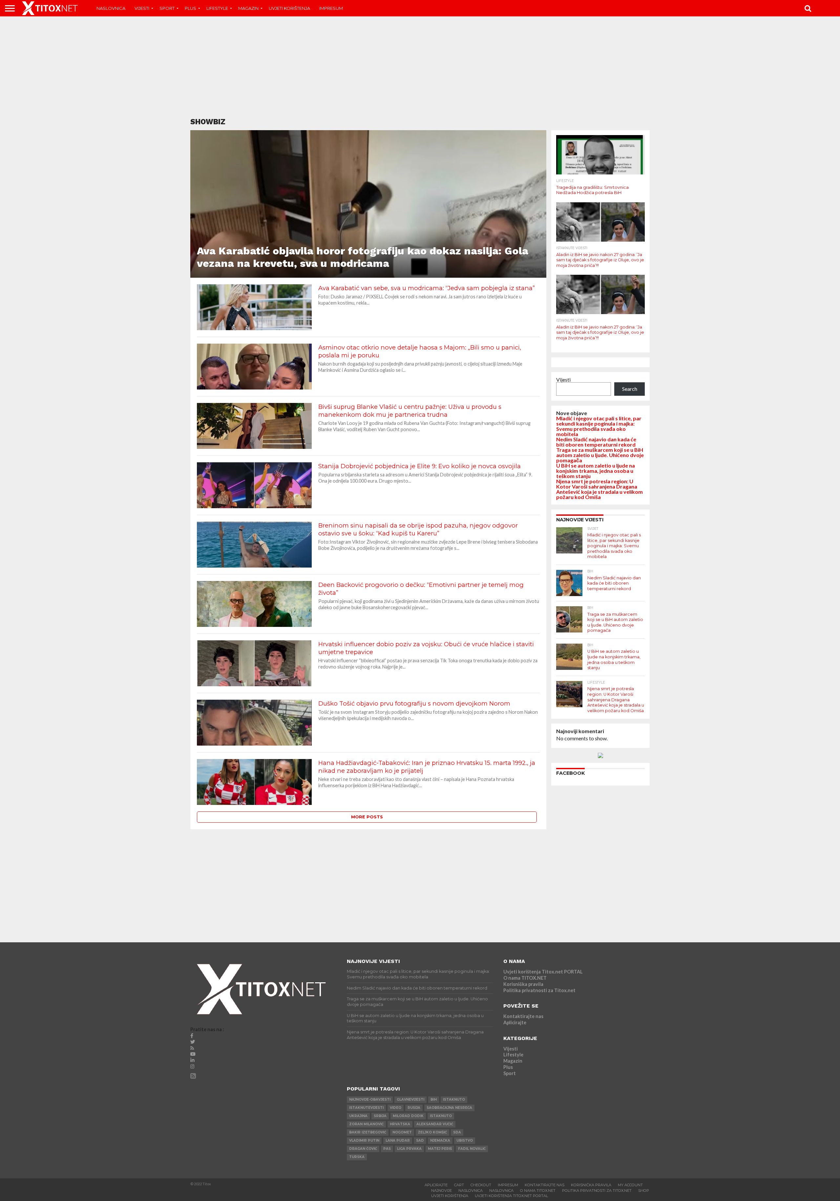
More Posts (367, 816)
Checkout (481, 1185)
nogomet (402, 1132)
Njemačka (440, 1140)
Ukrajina (358, 1116)
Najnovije (441, 1190)
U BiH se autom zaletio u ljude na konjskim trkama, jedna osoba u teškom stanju (595, 470)
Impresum (331, 8)
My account (630, 1185)
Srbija (380, 1116)
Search (629, 389)
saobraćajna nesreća (449, 1108)
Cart (459, 1185)
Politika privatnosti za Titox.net (539, 990)
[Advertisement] (420, 67)
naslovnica (501, 1190)
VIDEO (395, 1108)
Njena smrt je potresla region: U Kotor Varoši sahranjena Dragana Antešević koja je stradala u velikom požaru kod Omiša (599, 489)
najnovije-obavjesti (369, 1099)
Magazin (248, 8)
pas (387, 1149)
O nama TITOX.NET (525, 978)
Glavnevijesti (410, 1099)
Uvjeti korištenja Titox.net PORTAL (543, 971)
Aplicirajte (514, 1022)
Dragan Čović (363, 1149)
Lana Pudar (398, 1140)
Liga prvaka (409, 1149)
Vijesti (142, 8)
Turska (357, 1157)
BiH (433, 1099)
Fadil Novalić (472, 1149)
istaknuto (454, 1099)
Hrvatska (400, 1124)
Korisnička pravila (523, 984)
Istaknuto (441, 1116)
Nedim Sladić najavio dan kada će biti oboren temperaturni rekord (596, 442)
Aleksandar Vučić (434, 1124)
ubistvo (464, 1140)
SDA (457, 1132)
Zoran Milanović (366, 1124)
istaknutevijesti (366, 1108)
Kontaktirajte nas (523, 1016)
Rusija (414, 1108)
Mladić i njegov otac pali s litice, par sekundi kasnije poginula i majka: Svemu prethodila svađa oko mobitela (598, 426)
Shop (643, 1190)
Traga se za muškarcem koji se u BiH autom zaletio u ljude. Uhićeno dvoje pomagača (600, 455)
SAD (420, 1140)
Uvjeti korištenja (289, 8)
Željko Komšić (432, 1132)
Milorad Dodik (408, 1116)
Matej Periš (440, 1149)
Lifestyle (217, 8)
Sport (167, 8)
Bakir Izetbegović (367, 1132)
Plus (190, 8)
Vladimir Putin (364, 1140)
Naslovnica (110, 8)
